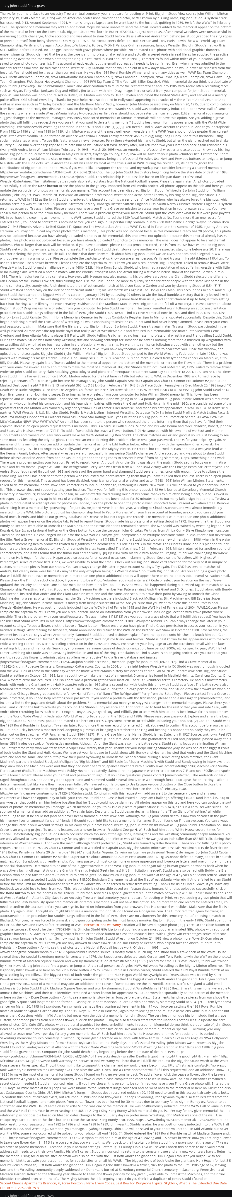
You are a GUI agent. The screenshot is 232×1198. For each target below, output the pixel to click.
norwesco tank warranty (102, 925)
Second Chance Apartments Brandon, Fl (30, 1183)
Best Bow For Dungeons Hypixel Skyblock (146, 1183)
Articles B (31, 1188)
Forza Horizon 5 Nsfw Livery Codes (88, 1183)
